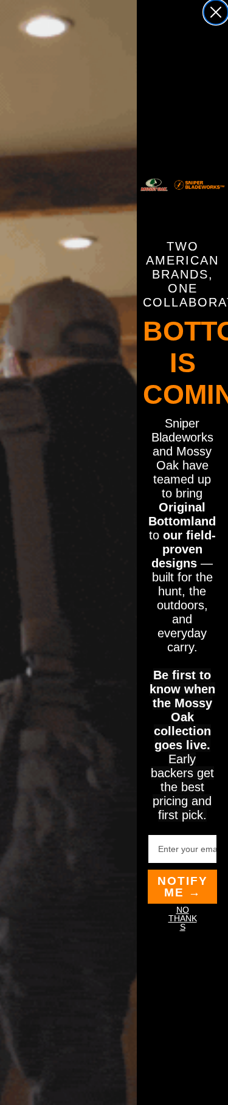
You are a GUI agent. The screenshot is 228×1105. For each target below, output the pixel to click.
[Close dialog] (216, 12)
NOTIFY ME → (182, 887)
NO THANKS (182, 918)
